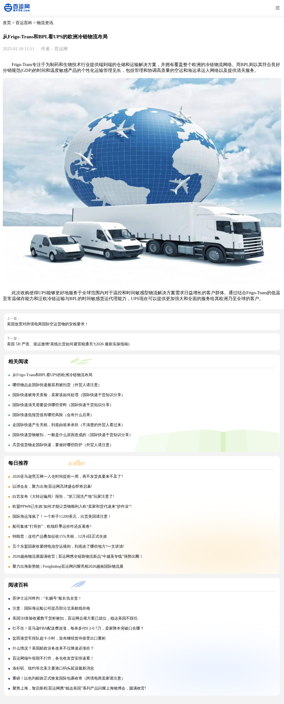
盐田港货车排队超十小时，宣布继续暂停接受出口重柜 (59, 638)
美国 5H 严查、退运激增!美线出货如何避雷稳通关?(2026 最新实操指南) (68, 344)
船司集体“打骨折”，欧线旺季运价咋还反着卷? (51, 526)
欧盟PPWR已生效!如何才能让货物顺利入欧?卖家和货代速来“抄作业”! (72, 506)
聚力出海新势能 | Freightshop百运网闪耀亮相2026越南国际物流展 (67, 566)
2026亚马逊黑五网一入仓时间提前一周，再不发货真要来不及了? (67, 476)
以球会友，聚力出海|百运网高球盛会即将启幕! (52, 486)
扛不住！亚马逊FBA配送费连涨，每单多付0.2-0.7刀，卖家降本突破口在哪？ (78, 628)
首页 (7, 23)
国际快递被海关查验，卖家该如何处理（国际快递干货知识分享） (68, 395)
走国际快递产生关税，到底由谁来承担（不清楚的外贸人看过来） (68, 425)
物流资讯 (45, 23)
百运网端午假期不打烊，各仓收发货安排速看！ (53, 658)
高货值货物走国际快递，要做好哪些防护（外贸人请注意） (62, 445)
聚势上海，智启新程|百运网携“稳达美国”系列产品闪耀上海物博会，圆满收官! (79, 688)
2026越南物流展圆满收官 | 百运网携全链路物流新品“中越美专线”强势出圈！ (77, 556)
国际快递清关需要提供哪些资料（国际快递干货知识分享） (62, 405)
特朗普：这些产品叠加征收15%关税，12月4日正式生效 (59, 536)
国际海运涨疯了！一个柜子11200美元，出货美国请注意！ (61, 516)
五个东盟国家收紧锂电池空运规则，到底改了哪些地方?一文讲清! (68, 546)
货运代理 (109, 298)
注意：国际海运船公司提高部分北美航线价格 (51, 608)
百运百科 (24, 23)
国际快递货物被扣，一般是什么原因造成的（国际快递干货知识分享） (72, 435)
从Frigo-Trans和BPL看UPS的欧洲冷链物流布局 (52, 375)
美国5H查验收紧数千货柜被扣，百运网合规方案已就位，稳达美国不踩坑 (75, 618)
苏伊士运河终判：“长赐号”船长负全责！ (47, 598)
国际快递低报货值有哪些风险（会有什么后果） (53, 415)
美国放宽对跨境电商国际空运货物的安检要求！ (47, 324)
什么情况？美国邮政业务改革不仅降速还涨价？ (53, 648)
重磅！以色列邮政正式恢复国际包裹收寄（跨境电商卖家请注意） (68, 678)
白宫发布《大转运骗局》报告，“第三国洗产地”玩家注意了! (63, 496)
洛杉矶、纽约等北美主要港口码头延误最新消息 (53, 668)
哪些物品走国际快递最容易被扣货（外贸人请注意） (57, 385)
